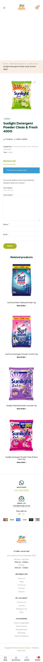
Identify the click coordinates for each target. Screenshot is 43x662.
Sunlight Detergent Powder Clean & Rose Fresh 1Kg (22, 458)
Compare (9, 139)
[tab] (21, 161)
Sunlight (10, 152)
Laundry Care (32, 64)
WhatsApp (21, 487)
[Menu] (5, 7)
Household (16, 146)
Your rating (8, 188)
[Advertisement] (21, 37)
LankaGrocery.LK (24, 648)
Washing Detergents (18, 64)
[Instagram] (23, 514)
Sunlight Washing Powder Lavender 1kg (22, 406)
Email (5, 234)
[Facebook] (19, 514)
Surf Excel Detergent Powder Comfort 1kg (21, 354)
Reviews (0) (9, 161)
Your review (8, 195)
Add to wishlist (21, 139)
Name (6, 224)
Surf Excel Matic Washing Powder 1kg (21, 302)
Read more (21, 306)
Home (5, 64)
